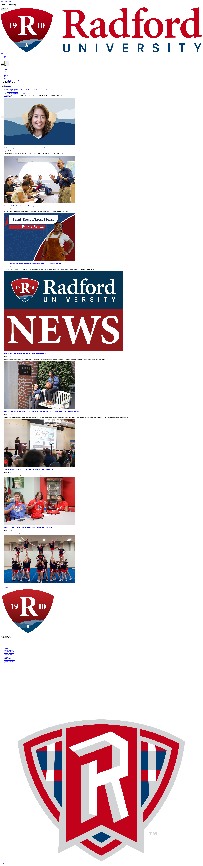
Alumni (6, 648)
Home (5, 76)
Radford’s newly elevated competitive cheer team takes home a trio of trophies (29, 527)
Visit (5, 57)
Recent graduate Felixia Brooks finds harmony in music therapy (25, 206)
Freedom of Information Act (11, 661)
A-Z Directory (7, 658)
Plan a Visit (9, 587)
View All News (8, 584)
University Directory (9, 650)
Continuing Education (12, 92)
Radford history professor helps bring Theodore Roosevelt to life (25, 148)
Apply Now (4, 587)
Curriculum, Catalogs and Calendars (16, 93)
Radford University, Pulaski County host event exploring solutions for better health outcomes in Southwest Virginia (41, 411)
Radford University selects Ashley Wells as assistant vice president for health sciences (31, 90)
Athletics (3, 863)
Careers (6, 662)
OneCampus (4, 53)
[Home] (101, 52)
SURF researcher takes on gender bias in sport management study (25, 353)
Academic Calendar (9, 651)
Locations (9, 78)
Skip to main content (6, 1)
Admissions (7, 96)
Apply (5, 56)
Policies (6, 657)
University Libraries (9, 653)
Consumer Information (9, 660)
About (6, 75)
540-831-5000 (4, 639)
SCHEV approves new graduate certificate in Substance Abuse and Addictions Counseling (33, 263)
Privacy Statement (8, 654)
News (5, 78)
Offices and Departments (13, 80)
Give (5, 59)
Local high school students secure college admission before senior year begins (28, 469)
